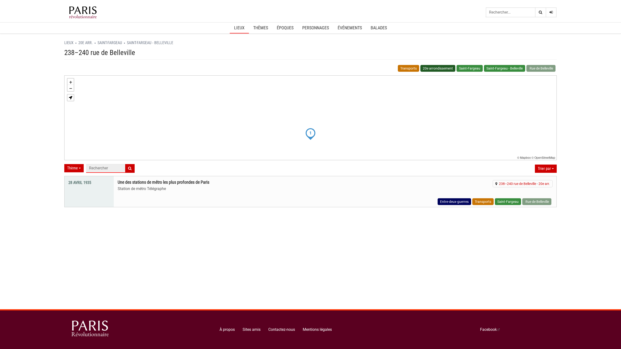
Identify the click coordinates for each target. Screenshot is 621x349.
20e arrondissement (438, 68)
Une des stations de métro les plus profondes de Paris (163, 182)
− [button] (70, 88)
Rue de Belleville (541, 68)
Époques (285, 27)
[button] (70, 98)
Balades (379, 27)
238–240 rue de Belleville (517, 184)
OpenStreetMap (544, 157)
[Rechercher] (540, 12)
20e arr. (85, 42)
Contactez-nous (281, 329)
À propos (227, 329)
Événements (350, 27)
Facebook (488, 329)
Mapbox (525, 157)
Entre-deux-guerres (454, 202)
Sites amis (252, 329)
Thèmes (260, 27)
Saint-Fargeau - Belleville (150, 42)
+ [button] (70, 82)
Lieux (239, 27)
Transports (408, 68)
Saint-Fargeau (110, 42)
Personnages (315, 27)
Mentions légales (317, 329)
